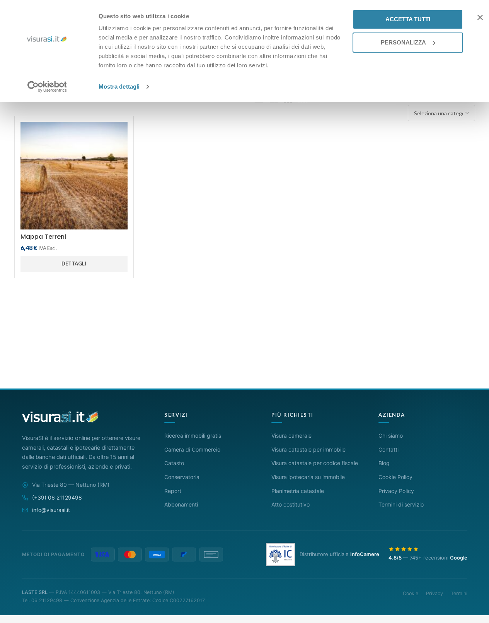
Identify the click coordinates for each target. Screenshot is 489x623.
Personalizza (403, 42)
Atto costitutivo (290, 504)
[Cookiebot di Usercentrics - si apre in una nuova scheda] (47, 86)
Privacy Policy (396, 491)
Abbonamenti (181, 504)
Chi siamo (390, 435)
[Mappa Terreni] (74, 175)
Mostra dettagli (119, 86)
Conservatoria (181, 477)
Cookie (410, 593)
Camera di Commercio (192, 449)
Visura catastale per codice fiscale (314, 463)
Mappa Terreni (43, 236)
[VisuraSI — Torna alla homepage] (60, 417)
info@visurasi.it (51, 510)
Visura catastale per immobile (308, 449)
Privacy (434, 593)
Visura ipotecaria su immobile (308, 477)
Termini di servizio (401, 504)
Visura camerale (291, 435)
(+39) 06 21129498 (57, 497)
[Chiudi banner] (480, 17)
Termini (459, 593)
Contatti (388, 449)
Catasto (174, 463)
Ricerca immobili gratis (192, 435)
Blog (384, 463)
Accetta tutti (407, 19)
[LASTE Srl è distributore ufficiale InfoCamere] (280, 554)
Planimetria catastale (297, 491)
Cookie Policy (395, 477)
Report (172, 491)
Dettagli (73, 263)
